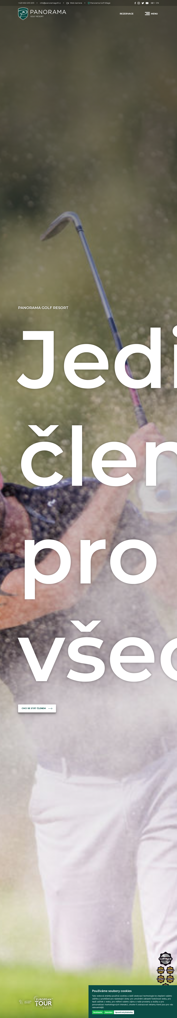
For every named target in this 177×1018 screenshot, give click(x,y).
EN (157, 3)
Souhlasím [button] (97, 1012)
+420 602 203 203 (26, 3)
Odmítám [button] (108, 1012)
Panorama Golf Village (100, 3)
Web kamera (76, 3)
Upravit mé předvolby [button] (124, 1012)
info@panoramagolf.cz (50, 3)
